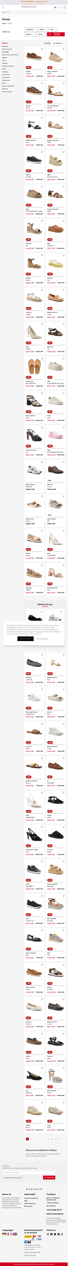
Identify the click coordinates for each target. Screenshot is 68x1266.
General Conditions (35, 634)
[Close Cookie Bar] (63, 623)
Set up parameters (42, 638)
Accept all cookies (25, 638)
